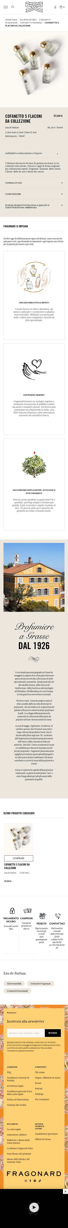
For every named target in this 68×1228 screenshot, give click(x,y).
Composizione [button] (13, 194)
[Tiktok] (40, 1181)
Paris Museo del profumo (19, 1154)
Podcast (38, 1088)
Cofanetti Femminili (17, 990)
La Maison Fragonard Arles (20, 1148)
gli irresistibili (14, 983)
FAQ (9, 1072)
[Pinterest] (35, 1181)
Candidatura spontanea (46, 1134)
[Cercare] (12, 7)
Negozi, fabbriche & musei (48, 1078)
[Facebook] (30, 1181)
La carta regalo (14, 1129)
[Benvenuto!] (34, 6)
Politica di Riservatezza (18, 1099)
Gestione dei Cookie (16, 1105)
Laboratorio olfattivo (17, 1135)
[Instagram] (26, 1181)
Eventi (38, 1083)
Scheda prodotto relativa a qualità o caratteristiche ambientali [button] (27, 206)
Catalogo (39, 1094)
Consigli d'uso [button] (13, 183)
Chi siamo (40, 1072)
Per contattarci (42, 1099)
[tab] (34, 183)
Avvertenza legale (15, 1086)
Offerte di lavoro (43, 1139)
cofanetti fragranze (40, 983)
